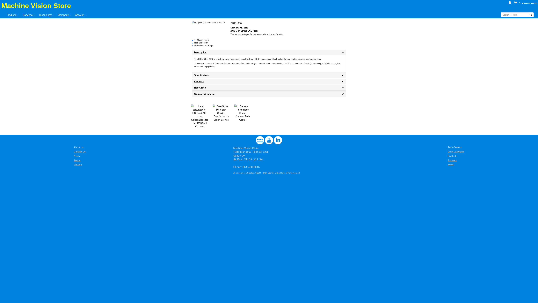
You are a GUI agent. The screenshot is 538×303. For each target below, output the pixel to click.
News (77, 156)
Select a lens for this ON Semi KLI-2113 (199, 123)
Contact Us (80, 151)
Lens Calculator (456, 151)
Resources (200, 88)
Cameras (199, 81)
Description (200, 52)
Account (80, 15)
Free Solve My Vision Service (221, 118)
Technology (45, 15)
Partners (452, 160)
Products (11, 15)
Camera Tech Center (243, 118)
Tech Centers (455, 147)
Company (63, 15)
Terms (77, 160)
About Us (79, 147)
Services (28, 15)
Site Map (451, 164)
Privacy (78, 164)
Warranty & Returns (204, 94)
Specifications (201, 75)
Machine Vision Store (36, 6)
